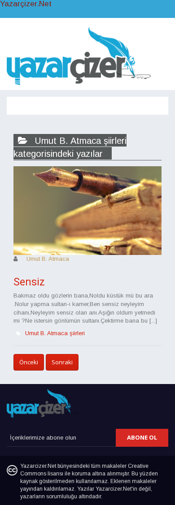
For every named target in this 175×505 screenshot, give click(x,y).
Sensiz (29, 282)
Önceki (28, 362)
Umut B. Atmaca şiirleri (55, 333)
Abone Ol (142, 437)
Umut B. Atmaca (47, 258)
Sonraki (62, 362)
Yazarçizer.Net (26, 4)
